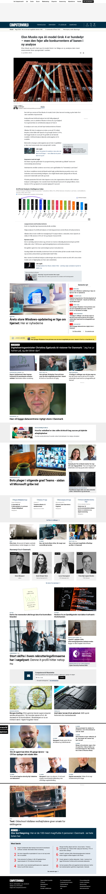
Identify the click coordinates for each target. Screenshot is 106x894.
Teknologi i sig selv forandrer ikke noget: (49, 274)
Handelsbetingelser (85, 886)
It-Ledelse (62, 25)
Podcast (42, 882)
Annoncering (62, 1)
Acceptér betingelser (42, 680)
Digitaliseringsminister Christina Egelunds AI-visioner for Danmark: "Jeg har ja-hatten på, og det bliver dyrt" (83, 299)
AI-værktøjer (77, 296)
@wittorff (43, 107)
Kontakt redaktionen (45, 888)
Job (27, 1)
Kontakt (79, 1)
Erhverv (52, 25)
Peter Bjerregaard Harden (86, 576)
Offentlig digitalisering (68, 146)
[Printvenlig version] (83, 53)
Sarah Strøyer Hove (42, 576)
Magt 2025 (14, 830)
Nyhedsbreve (71, 1)
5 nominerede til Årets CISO (52, 29)
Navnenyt (42, 886)
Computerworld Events (66, 882)
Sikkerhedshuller (15, 477)
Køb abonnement (88, 1)
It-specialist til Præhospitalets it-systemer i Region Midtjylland (20, 506)
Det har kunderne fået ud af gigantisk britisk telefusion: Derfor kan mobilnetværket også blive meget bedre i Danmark (76, 866)
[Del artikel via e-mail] (81, 53)
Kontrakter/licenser (15, 372)
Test (11, 818)
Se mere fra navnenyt (52, 583)
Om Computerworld (18, 1)
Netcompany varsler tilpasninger (71, 29)
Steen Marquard (19, 576)
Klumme (41, 541)
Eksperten (54, 1)
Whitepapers (63, 886)
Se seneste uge (52, 871)
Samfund (73, 25)
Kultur (11, 612)
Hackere (56, 612)
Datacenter (76, 324)
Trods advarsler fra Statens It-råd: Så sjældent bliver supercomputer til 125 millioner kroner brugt (31, 860)
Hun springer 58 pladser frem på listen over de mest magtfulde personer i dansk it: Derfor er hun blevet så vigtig (82, 308)
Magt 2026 (76, 304)
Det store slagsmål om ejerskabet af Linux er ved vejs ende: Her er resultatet (33, 854)
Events (32, 1)
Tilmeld (61, 677)
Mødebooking (45, 1)
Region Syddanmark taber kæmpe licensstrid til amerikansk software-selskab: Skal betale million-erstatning (63, 339)
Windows (12, 316)
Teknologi (41, 25)
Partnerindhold (64, 884)
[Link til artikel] (38, 299)
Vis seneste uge (89, 331)
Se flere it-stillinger (52, 520)
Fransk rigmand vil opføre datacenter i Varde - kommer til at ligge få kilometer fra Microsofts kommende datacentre (76, 860)
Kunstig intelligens (73, 637)
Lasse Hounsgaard (64, 576)
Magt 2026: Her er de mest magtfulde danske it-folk (28, 29)
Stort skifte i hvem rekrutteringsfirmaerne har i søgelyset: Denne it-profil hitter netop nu (32, 866)
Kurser (38, 1)
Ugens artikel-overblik (46, 880)
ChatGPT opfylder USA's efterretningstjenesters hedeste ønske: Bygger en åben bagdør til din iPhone (75, 854)
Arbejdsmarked (78, 313)
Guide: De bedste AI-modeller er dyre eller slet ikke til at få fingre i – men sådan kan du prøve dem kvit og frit (48, 153)
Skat (11, 541)
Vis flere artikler (76, 331)
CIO (69, 462)
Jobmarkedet (13, 653)
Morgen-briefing (14, 711)
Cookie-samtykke (84, 882)
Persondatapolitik (84, 880)
